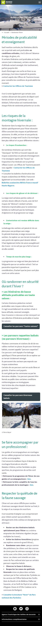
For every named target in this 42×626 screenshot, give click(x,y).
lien (29, 479)
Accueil (6, 32)
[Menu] (39, 2)
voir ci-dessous (15, 62)
